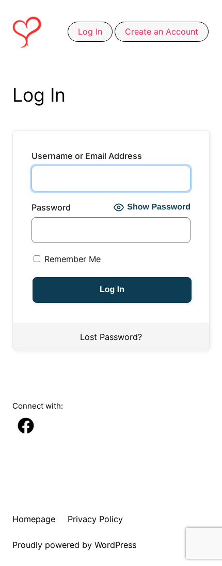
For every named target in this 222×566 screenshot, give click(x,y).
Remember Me (71, 259)
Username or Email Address (86, 156)
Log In (90, 31)
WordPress (115, 545)
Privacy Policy (95, 519)
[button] (26, 431)
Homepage (33, 519)
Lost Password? (111, 337)
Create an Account (161, 31)
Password (51, 207)
